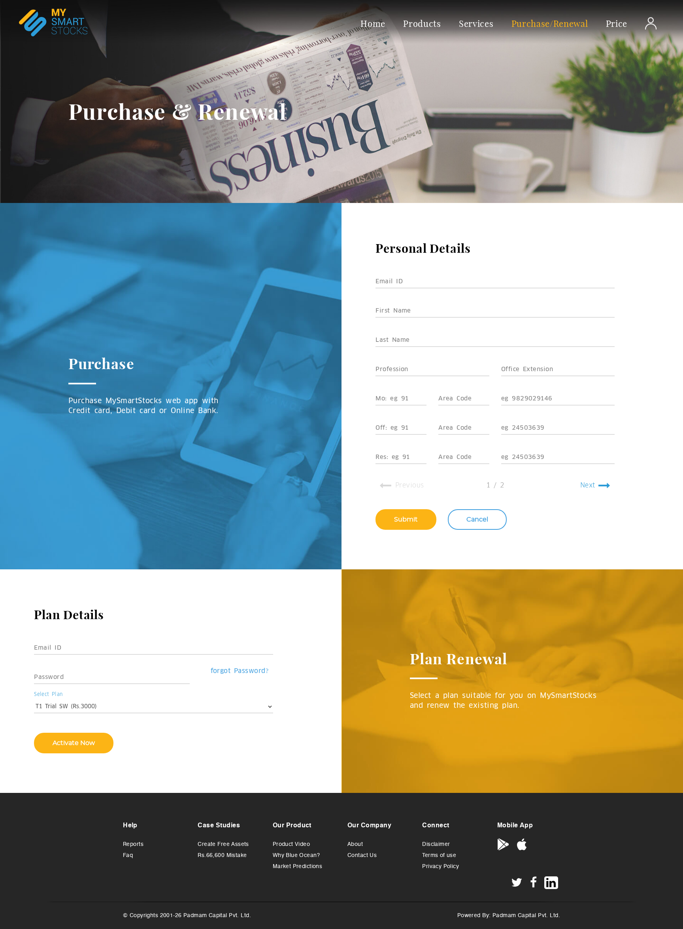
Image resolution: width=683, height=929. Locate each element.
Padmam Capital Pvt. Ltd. (526, 915)
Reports (133, 844)
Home (372, 23)
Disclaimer (436, 844)
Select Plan (48, 694)
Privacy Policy (440, 866)
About (355, 844)
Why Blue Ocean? (296, 855)
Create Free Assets (223, 844)
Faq (128, 855)
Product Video (291, 844)
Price (616, 23)
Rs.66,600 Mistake (222, 855)
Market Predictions (298, 866)
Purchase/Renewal (549, 23)
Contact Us (362, 855)
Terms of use (439, 855)
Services (476, 23)
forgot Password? (240, 671)
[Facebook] (533, 884)
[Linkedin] (551, 882)
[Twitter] (517, 884)
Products (422, 23)
